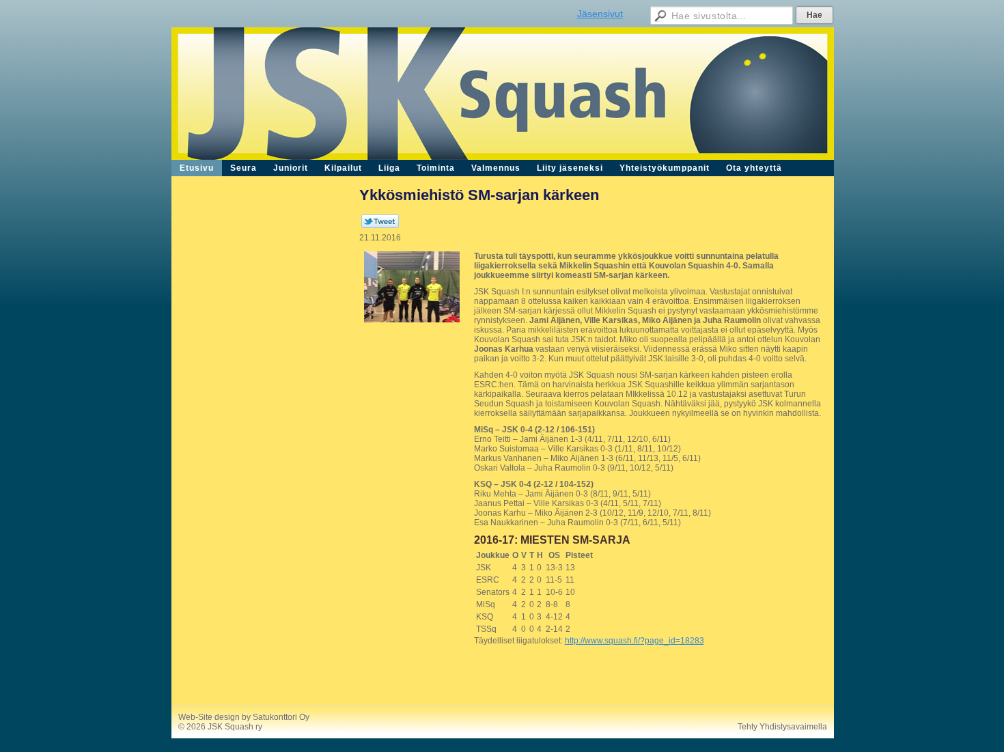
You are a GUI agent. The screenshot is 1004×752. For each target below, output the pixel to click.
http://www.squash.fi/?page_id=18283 (634, 640)
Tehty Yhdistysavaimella (782, 727)
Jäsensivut (600, 13)
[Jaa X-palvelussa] (380, 225)
